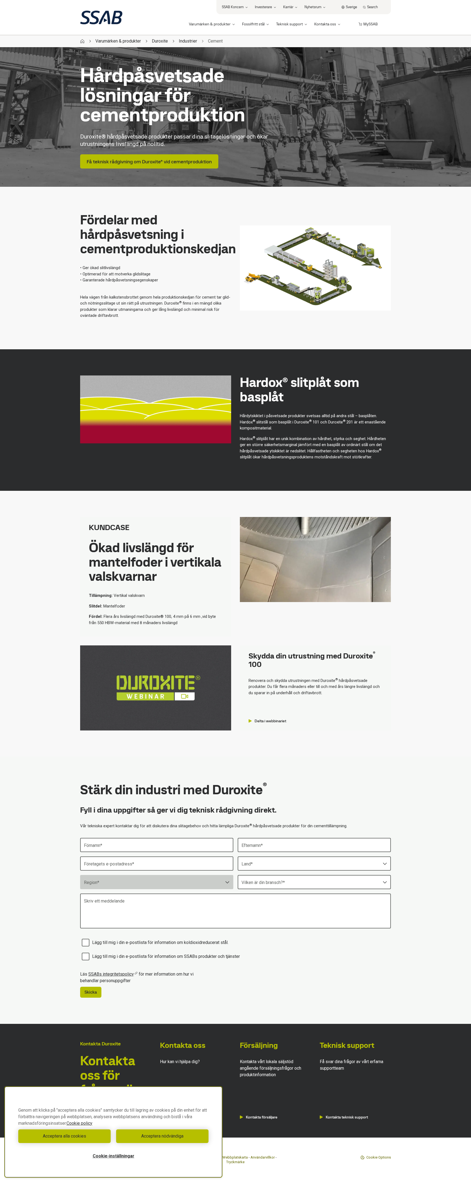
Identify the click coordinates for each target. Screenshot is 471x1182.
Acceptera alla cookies (64, 1136)
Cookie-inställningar (113, 1156)
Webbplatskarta (235, 1157)
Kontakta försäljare (261, 1117)
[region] (113, 1132)
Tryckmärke (235, 1162)
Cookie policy (79, 1123)
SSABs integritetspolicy (111, 974)
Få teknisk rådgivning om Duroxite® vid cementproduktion (149, 161)
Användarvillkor (262, 1157)
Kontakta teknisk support (347, 1117)
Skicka (90, 992)
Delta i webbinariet (270, 720)
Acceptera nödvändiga (162, 1136)
